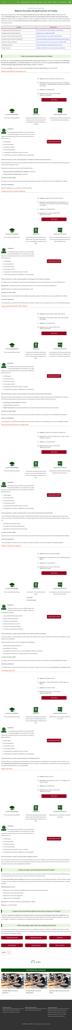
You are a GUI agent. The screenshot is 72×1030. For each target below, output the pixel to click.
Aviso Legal (11, 1012)
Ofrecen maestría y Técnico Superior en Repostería (50, 30)
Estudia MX (30, 8)
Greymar (38, 962)
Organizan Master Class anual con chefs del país (49, 36)
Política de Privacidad (8, 1010)
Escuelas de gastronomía (38, 8)
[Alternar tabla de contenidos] (8, 952)
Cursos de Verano (62, 2)
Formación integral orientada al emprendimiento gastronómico (53, 39)
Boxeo (45, 2)
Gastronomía (34, 2)
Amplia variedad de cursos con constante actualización (51, 48)
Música (49, 2)
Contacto (16, 1012)
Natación (55, 2)
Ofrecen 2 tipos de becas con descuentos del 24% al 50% (51, 42)
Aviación (40, 2)
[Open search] (70, 2)
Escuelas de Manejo (25, 2)
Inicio (18, 2)
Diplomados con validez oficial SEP (46, 33)
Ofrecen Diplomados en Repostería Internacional (49, 45)
